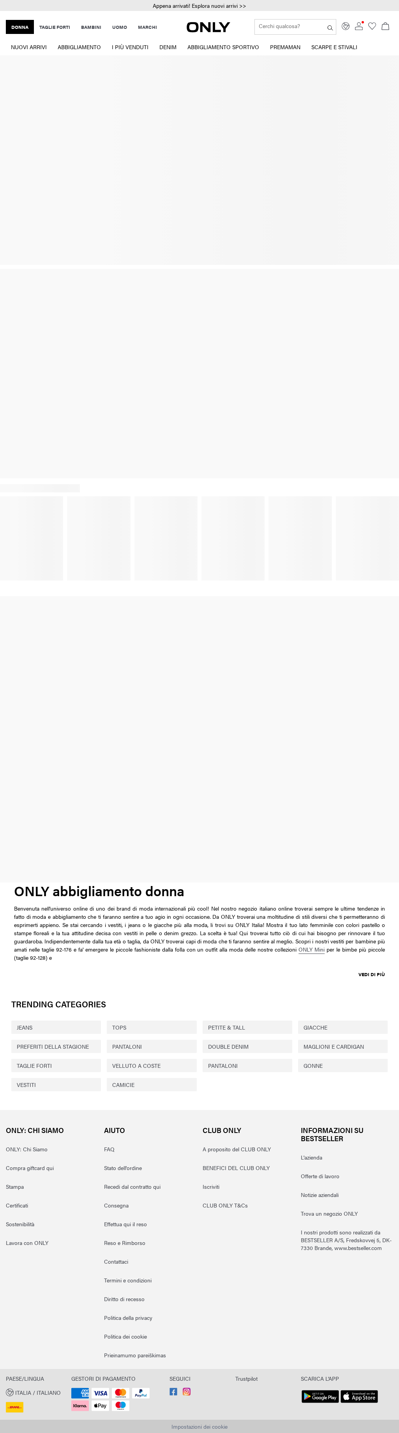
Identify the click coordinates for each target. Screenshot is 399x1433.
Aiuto (114, 1130)
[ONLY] (208, 30)
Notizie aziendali (320, 1195)
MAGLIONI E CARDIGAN (334, 1046)
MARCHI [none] (147, 26)
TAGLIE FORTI (34, 1065)
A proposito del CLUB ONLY (237, 1149)
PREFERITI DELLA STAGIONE (53, 1046)
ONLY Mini (311, 949)
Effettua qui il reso (125, 1224)
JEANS (24, 1027)
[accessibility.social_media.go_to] (173, 1393)
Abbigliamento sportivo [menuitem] (223, 47)
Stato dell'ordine (123, 1168)
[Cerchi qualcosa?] (330, 27)
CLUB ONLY (222, 1130)
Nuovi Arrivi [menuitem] (29, 47)
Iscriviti (211, 1186)
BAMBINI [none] (91, 26)
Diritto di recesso (124, 1299)
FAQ (109, 1149)
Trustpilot (246, 1378)
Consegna (116, 1205)
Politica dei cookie (125, 1336)
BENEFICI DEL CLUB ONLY (236, 1168)
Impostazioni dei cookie (199, 1426)
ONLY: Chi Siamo (35, 1130)
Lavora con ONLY (27, 1243)
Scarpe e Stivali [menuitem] (334, 47)
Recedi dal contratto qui (132, 1186)
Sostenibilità (20, 1224)
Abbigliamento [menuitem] (79, 47)
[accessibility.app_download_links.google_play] (320, 1403)
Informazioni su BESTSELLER (332, 1134)
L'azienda (311, 1157)
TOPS (119, 1027)
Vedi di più (371, 974)
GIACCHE (315, 1027)
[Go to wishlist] (372, 28)
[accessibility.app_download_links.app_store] (359, 1403)
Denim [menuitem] (168, 47)
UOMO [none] (119, 26)
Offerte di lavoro (320, 1176)
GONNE (313, 1065)
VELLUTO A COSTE (136, 1065)
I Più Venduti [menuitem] (130, 47)
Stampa (15, 1186)
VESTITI (26, 1085)
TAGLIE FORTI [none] (54, 26)
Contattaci (116, 1261)
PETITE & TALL (226, 1027)
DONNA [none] (19, 26)
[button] (35, 1392)
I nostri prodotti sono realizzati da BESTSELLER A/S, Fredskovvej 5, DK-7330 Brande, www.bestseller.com (346, 1240)
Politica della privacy (128, 1317)
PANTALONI (127, 1046)
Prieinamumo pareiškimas (135, 1355)
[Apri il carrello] (385, 27)
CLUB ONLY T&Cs (225, 1205)
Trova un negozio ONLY (329, 1213)
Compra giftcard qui (30, 1168)
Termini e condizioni (128, 1280)
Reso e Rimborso (124, 1243)
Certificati (17, 1205)
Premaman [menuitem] (285, 47)
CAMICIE (123, 1085)
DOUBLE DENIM (228, 1046)
